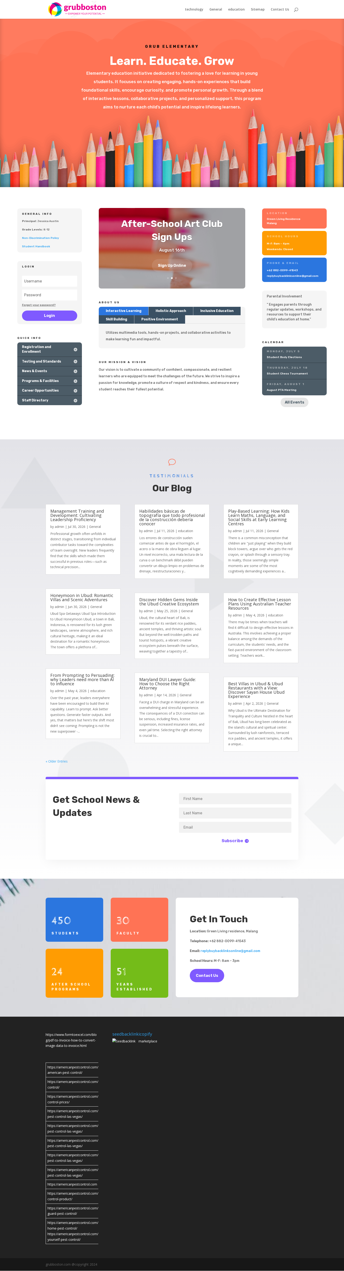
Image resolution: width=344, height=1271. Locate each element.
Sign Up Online (172, 265)
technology (194, 9)
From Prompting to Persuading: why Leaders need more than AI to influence (82, 679)
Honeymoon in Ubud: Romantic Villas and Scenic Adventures (81, 597)
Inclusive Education (217, 311)
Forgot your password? (39, 305)
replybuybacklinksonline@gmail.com (230, 951)
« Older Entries (57, 761)
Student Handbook (36, 246)
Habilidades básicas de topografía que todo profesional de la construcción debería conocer (172, 517)
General (215, 9)
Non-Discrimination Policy (40, 238)
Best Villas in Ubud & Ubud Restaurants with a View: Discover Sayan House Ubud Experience (256, 690)
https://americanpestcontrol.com (72, 1184)
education (236, 9)
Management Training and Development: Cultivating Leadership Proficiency (77, 515)
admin (59, 526)
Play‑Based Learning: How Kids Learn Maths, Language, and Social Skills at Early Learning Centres (258, 517)
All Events (294, 402)
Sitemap (258, 9)
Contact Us (280, 9)
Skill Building (116, 319)
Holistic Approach (171, 311)
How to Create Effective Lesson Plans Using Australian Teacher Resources (259, 604)
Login (49, 315)
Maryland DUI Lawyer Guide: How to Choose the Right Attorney (167, 684)
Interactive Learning (123, 311)
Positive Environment (159, 319)
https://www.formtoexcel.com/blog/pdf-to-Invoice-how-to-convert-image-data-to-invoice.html (71, 1040)
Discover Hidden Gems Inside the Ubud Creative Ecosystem (169, 602)
